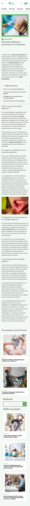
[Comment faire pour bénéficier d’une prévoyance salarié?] (15, 377)
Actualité (4, 390)
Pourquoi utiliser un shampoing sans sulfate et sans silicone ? (13, 360)
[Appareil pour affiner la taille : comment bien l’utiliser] (15, 422)
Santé (3, 357)
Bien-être (6, 433)
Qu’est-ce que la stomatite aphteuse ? (13, 89)
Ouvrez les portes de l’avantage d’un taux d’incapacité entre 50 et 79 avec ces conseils (14, 497)
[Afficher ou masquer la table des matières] (22, 86)
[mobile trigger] (3, 3)
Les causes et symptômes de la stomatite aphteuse (14, 92)
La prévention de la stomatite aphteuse (14, 101)
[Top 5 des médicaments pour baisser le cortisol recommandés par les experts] (15, 452)
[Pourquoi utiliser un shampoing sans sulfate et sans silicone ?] (15, 344)
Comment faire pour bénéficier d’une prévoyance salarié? (13, 392)
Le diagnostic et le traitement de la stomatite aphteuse (13, 97)
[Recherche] (22, 3)
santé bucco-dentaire (18, 54)
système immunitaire (15, 142)
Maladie (6, 463)
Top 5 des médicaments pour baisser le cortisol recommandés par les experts (13, 467)
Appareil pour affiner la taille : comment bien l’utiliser (13, 436)
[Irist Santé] (11, 3)
